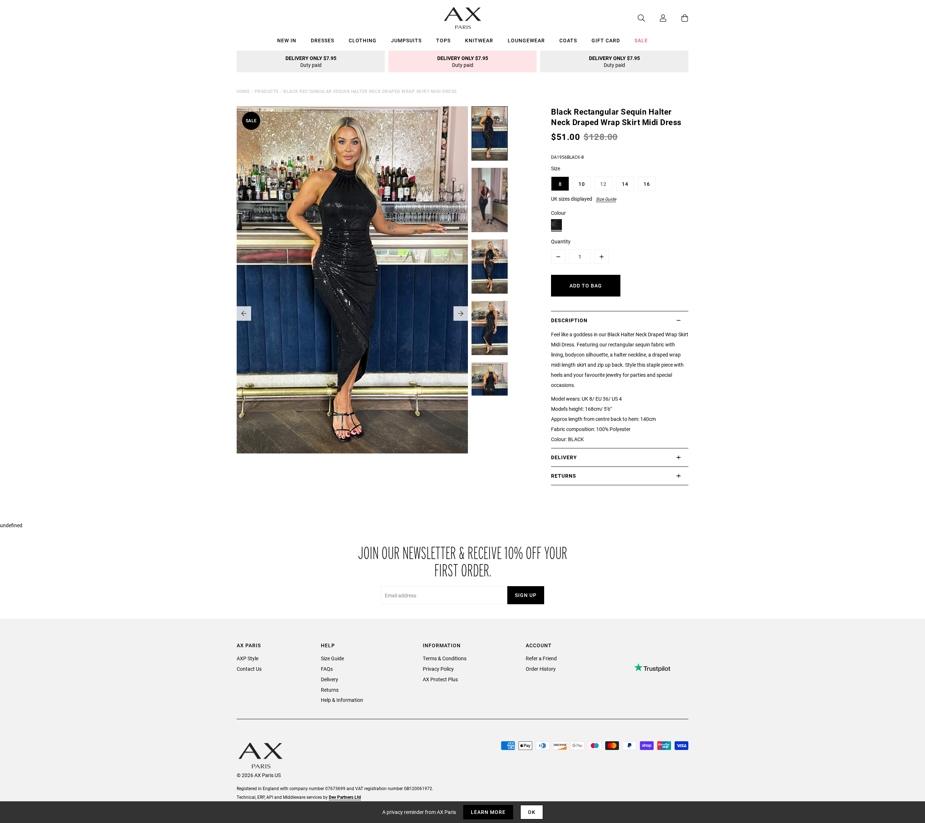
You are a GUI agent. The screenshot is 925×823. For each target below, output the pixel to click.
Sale (641, 40)
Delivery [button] (564, 457)
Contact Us (249, 668)
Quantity (561, 241)
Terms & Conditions (444, 658)
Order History (541, 668)
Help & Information (342, 699)
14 (625, 183)
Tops (443, 40)
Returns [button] (563, 475)
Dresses (322, 40)
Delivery (329, 679)
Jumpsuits (406, 40)
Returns (330, 689)
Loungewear (526, 40)
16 (647, 183)
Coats (568, 40)
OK (531, 812)
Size (555, 168)
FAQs (327, 668)
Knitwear (479, 40)
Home (243, 91)
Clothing (363, 40)
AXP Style (247, 658)
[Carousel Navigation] (352, 313)
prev (244, 313)
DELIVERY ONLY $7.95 (310, 61)
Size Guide (606, 199)
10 (581, 183)
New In (286, 40)
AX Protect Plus (440, 679)
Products (267, 91)
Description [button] (569, 320)
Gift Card (605, 40)
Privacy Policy (438, 668)
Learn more (488, 812)
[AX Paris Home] (462, 18)
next (460, 313)
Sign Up (526, 595)
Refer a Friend (541, 658)
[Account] (656, 18)
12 (603, 183)
